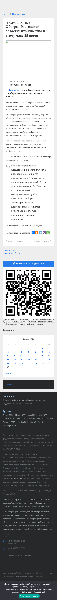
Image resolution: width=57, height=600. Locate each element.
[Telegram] (40, 232)
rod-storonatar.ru (15, 478)
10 (8, 356)
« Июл (8, 373)
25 (15, 363)
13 (28, 356)
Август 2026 (8, 415)
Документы (28, 404)
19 (21, 359)
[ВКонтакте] (33, 232)
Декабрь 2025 (9, 422)
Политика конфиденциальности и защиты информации (27, 506)
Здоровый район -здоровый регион (18, 400)
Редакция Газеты (17, 81)
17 (8, 359)
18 (15, 359)
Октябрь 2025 (36, 422)
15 (42, 356)
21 (36, 359)
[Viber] (44, 232)
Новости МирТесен (11, 253)
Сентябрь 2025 (9, 425)
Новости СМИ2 (9, 250)
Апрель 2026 (8, 418)
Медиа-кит (41, 400)
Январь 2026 (47, 418)
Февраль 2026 (33, 418)
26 (21, 363)
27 (28, 363)
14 (36, 356)
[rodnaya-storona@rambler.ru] (5, 555)
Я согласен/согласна (29, 596)
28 (35, 363)
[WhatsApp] (48, 232)
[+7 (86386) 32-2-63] (5, 542)
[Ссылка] (28, 293)
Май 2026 (42, 415)
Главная (6, 14)
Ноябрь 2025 (22, 422)
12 (21, 356)
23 (49, 359)
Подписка (7, 404)
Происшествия (18, 14)
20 (28, 359)
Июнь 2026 (32, 415)
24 (8, 363)
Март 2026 (21, 418)
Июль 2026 (20, 415)
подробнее (15, 587)
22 (42, 359)
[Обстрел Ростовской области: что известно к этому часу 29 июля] (28, 42)
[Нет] (53, 590)
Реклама (17, 404)
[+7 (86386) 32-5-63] (5, 549)
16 (49, 356)
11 (15, 356)
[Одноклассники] (36, 232)
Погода (9, 384)
